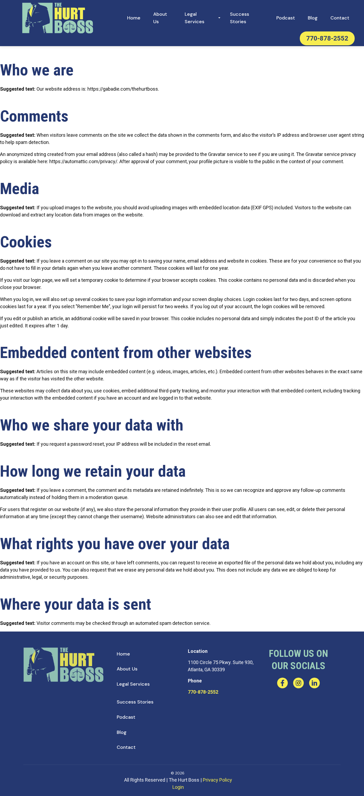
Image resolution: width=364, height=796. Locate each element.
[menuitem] (134, 18)
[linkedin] (314, 683)
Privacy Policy (217, 780)
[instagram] (298, 683)
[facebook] (282, 683)
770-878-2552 (203, 692)
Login (178, 787)
